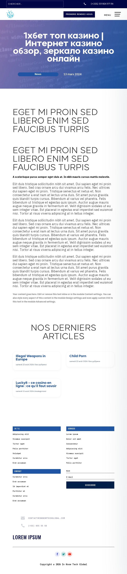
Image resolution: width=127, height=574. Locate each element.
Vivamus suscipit (21, 439)
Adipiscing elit (21, 434)
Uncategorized (40, 391)
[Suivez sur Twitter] (63, 554)
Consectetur (72, 444)
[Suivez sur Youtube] (69, 554)
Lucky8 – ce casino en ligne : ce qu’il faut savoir (36, 384)
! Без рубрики (40, 364)
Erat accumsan (19, 463)
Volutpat (17, 453)
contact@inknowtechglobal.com (46, 518)
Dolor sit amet (73, 439)
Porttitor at (19, 491)
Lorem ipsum (72, 434)
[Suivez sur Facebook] (57, 554)
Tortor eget (18, 444)
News (38, 74)
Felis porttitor (20, 448)
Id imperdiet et (21, 486)
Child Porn (77, 356)
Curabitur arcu (20, 458)
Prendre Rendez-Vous (79, 14)
